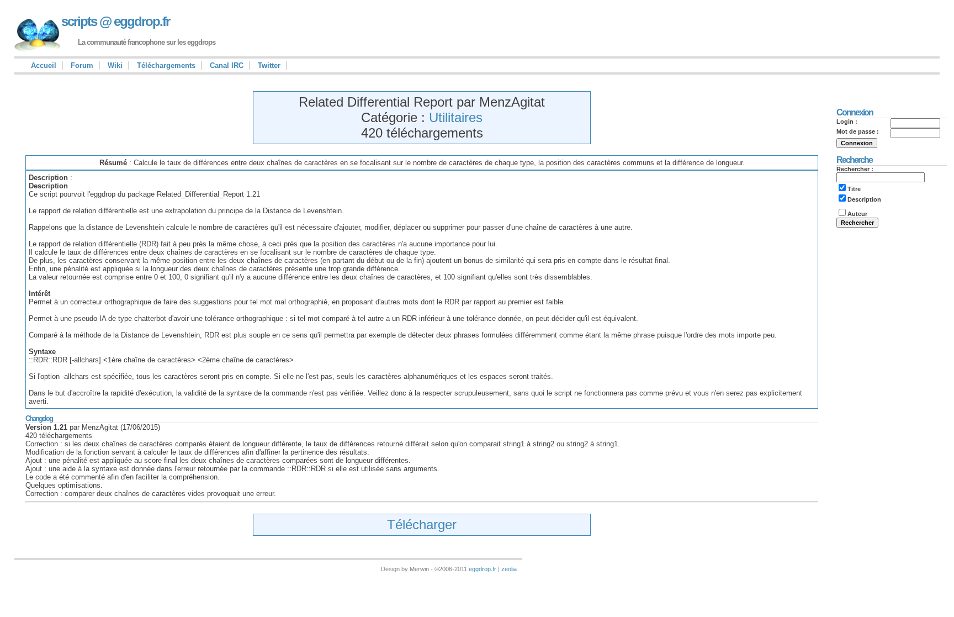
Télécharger (422, 524)
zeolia (509, 569)
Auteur (857, 213)
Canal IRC (226, 65)
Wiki (115, 65)
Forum (82, 65)
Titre (854, 189)
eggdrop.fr (482, 569)
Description (864, 199)
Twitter (269, 65)
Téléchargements (166, 65)
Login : (846, 121)
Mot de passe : (857, 131)
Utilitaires (456, 117)
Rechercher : (854, 169)
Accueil (43, 65)
